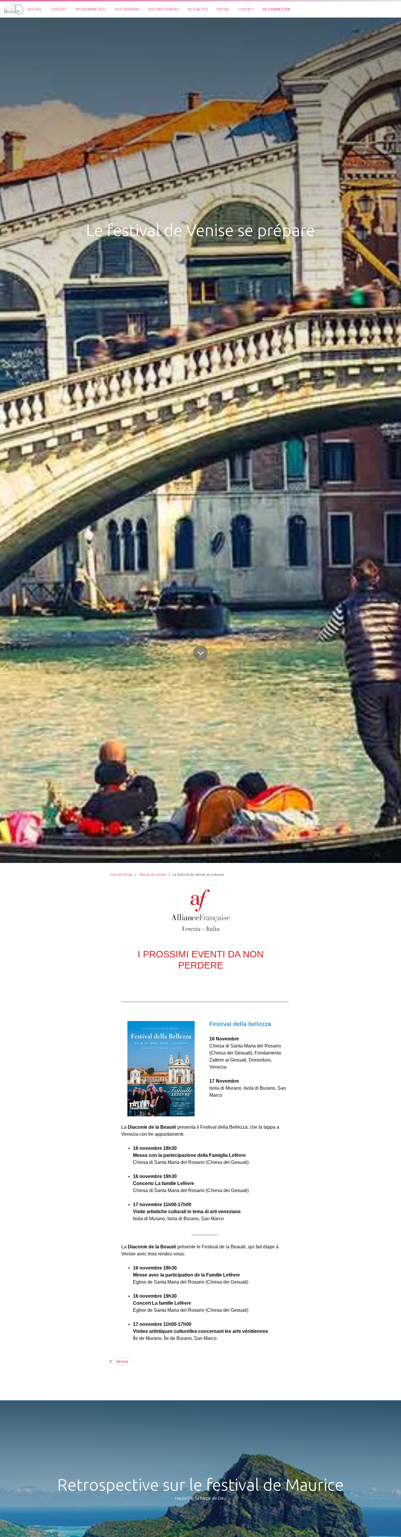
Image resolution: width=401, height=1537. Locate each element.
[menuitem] (34, 9)
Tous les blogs (120, 874)
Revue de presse (152, 874)
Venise (122, 1361)
